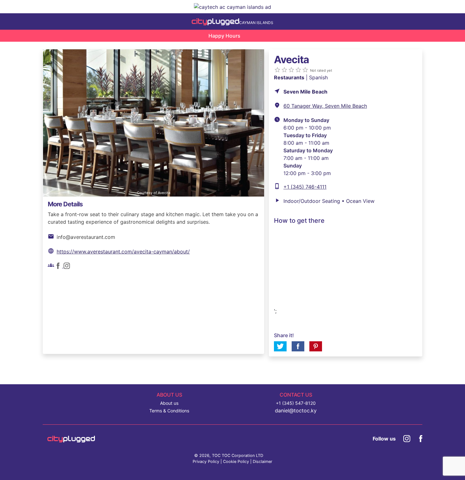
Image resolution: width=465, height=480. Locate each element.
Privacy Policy (206, 461)
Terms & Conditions (169, 410)
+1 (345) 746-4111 (304, 187)
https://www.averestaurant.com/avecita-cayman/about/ (123, 251)
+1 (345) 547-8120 (296, 403)
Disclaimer (262, 461)
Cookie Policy (236, 461)
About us (169, 403)
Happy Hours (224, 36)
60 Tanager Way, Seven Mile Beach (325, 106)
